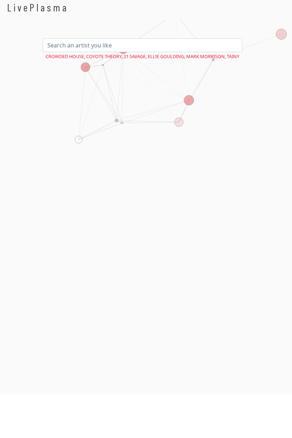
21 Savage (135, 56)
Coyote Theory (103, 56)
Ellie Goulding (166, 56)
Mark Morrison (205, 56)
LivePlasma (38, 7)
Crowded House (65, 56)
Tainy (233, 56)
